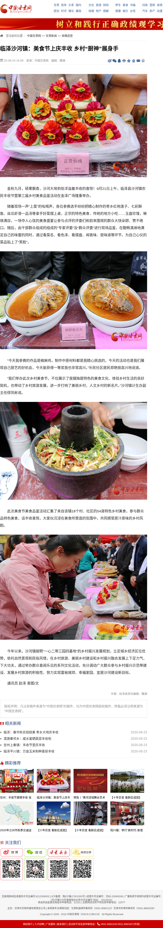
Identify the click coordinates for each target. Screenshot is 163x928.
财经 (106, 5)
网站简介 (28, 924)
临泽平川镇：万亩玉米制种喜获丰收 (29, 751)
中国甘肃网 (34, 35)
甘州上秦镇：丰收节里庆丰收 (24, 745)
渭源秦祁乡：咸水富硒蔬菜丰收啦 (27, 738)
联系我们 (62, 924)
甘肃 (56, 5)
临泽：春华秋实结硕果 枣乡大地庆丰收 (31, 732)
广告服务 (50, 924)
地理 (91, 10)
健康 (118, 10)
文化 (91, 5)
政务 (64, 5)
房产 (152, 10)
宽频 (152, 5)
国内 (78, 5)
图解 (106, 10)
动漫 (159, 10)
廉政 (78, 10)
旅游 (98, 5)
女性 (133, 10)
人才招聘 (39, 924)
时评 (64, 10)
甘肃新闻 (51, 35)
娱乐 (125, 10)
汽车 (145, 10)
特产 (98, 10)
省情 (159, 5)
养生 (118, 5)
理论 (71, 10)
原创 (56, 10)
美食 (125, 5)
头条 (71, 5)
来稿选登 (67, 35)
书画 (133, 5)
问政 (145, 5)
